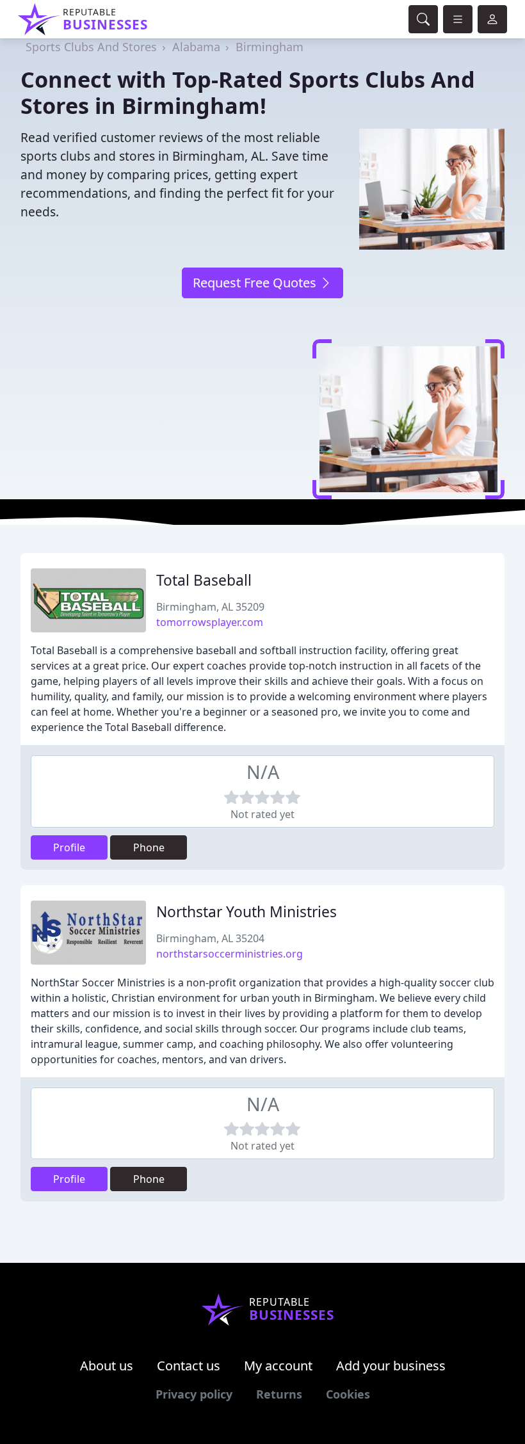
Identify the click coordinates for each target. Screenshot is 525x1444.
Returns (279, 1394)
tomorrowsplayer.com (209, 622)
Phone (149, 847)
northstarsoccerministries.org (229, 954)
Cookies (348, 1394)
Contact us (188, 1365)
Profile (69, 847)
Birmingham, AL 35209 (210, 607)
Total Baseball (204, 580)
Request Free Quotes (256, 282)
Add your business (391, 1365)
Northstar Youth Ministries (246, 912)
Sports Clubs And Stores (91, 46)
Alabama (196, 46)
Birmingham (269, 46)
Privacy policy (194, 1394)
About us (106, 1365)
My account (278, 1365)
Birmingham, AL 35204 (210, 938)
